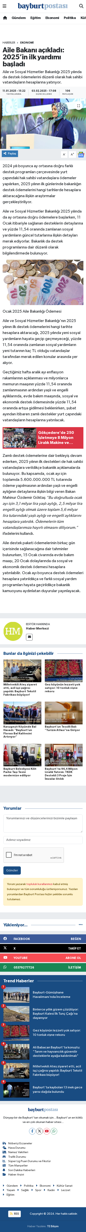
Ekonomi (52, 18)
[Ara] (81, 6)
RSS (16, 1213)
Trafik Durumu (17, 1156)
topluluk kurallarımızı (39, 884)
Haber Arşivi (16, 1174)
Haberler (9, 42)
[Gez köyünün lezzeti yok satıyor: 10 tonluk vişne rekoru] (64, 670)
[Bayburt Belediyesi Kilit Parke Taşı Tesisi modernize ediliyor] (22, 755)
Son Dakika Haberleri (21, 1170)
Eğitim (35, 18)
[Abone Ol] (81, 154)
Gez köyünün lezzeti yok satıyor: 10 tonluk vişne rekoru (62, 688)
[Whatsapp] (54, 1131)
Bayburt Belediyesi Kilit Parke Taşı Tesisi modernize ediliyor (19, 772)
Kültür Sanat (65, 1185)
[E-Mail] (29, 637)
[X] (39, 1131)
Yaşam (11, 1190)
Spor (38, 1190)
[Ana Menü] (4, 6)
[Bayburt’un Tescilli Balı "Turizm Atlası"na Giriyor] (64, 713)
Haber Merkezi (37, 628)
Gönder (12, 870)
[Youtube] (46, 1131)
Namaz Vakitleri (18, 1152)
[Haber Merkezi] (13, 631)
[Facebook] (32, 1131)
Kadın (51, 1190)
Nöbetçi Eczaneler (20, 1143)
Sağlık (25, 1190)
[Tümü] (81, 925)
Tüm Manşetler (18, 1165)
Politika (70, 18)
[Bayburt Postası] (43, 6)
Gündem (19, 18)
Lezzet (65, 1190)
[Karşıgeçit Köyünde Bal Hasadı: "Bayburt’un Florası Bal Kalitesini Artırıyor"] (22, 713)
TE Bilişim (53, 1226)
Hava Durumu (16, 1147)
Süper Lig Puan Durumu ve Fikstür (29, 1161)
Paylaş (12, 153)
